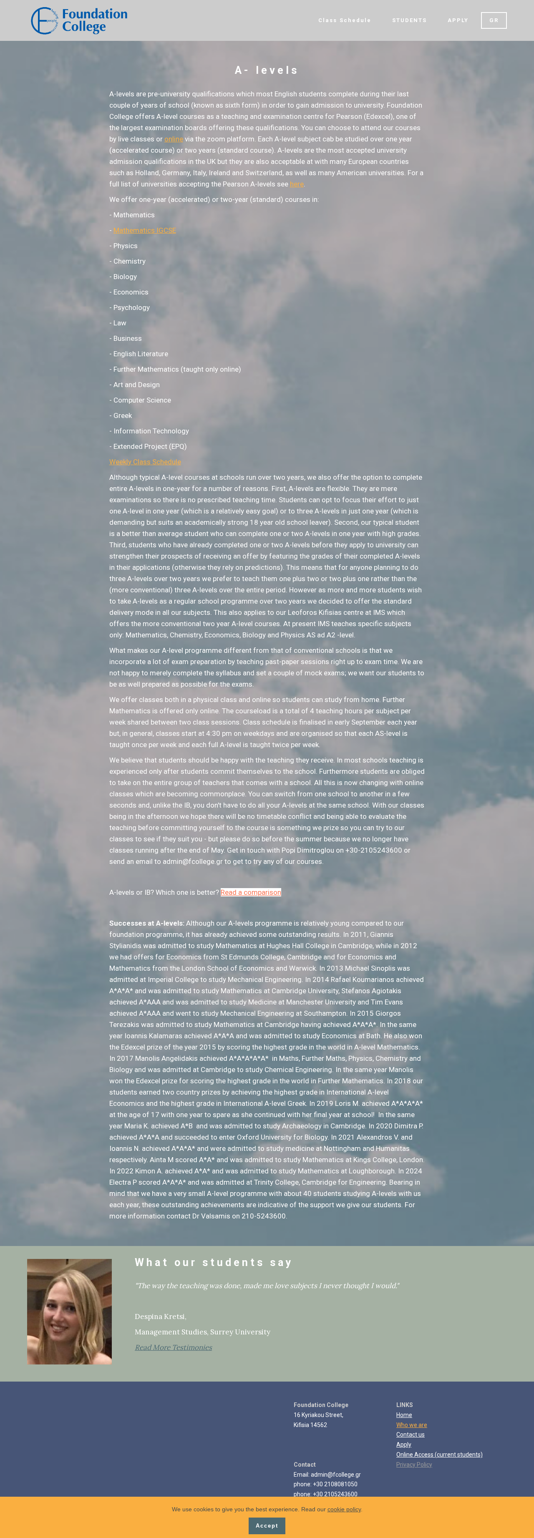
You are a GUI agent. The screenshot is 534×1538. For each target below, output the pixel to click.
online (173, 139)
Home (404, 1415)
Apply (403, 1444)
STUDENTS (409, 20)
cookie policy (344, 1509)
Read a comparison (251, 892)
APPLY (458, 20)
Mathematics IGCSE (144, 230)
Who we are (411, 1425)
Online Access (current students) (439, 1454)
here (297, 184)
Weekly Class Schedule (145, 462)
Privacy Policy (414, 1464)
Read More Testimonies (173, 1347)
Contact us (410, 1434)
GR (494, 20)
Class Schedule (344, 20)
